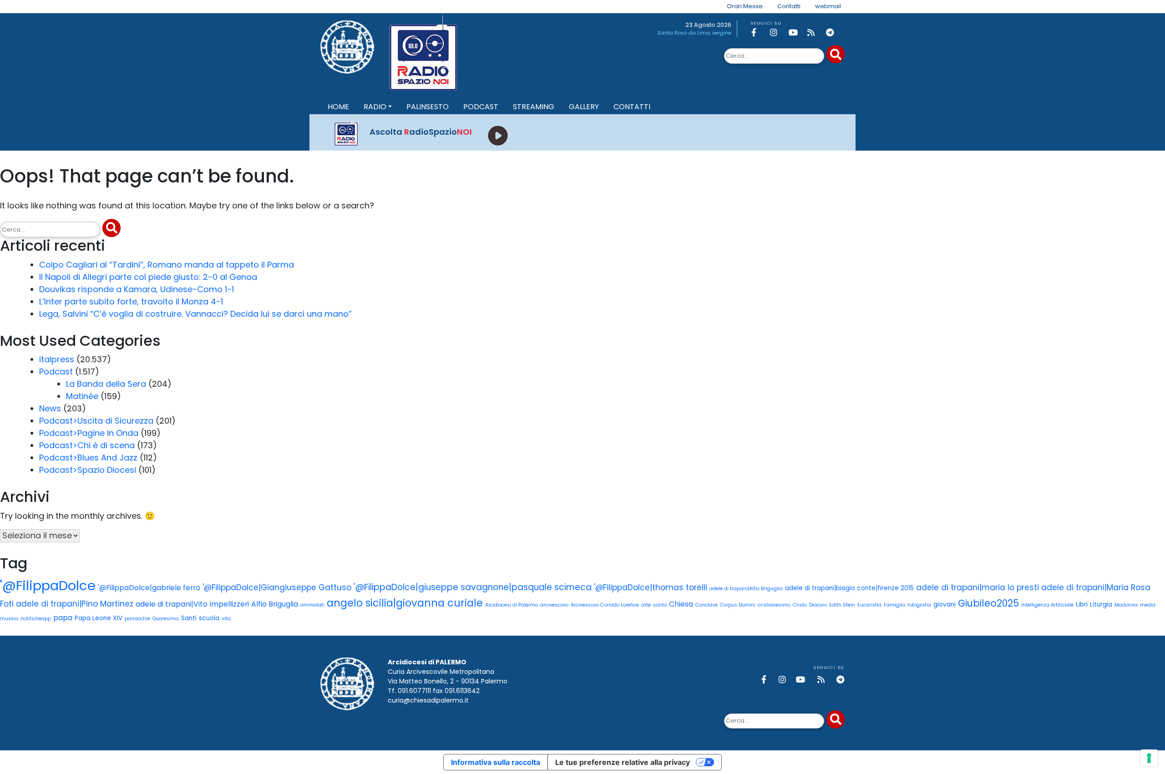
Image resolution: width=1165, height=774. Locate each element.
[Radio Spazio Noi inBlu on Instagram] (778, 32)
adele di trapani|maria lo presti (977, 587)
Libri (1082, 604)
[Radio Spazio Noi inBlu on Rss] (815, 32)
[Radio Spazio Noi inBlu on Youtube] (796, 32)
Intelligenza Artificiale (1047, 605)
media (1147, 605)
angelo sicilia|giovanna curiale (405, 603)
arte (646, 605)
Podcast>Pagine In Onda (88, 433)
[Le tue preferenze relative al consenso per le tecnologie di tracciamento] (1149, 758)
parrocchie (137, 618)
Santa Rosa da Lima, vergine (694, 32)
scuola (209, 618)
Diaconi (818, 605)
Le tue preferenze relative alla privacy (622, 762)
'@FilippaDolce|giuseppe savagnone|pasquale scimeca (473, 587)
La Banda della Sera (106, 384)
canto (660, 605)
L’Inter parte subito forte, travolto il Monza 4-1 (131, 301)
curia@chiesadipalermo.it (428, 700)
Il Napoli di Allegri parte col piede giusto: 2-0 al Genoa (148, 277)
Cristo (800, 605)
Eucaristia (869, 605)
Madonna (1126, 605)
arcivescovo (554, 605)
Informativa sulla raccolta (495, 762)
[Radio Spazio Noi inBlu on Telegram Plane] (834, 32)
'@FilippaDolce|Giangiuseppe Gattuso (277, 587)
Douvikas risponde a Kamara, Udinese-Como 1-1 (136, 289)
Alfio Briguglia (274, 604)
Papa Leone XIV (98, 618)
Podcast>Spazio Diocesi (87, 470)
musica (9, 618)
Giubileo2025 (988, 603)
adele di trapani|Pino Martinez (74, 603)
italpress (56, 359)
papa (62, 617)
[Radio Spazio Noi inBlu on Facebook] (759, 32)
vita (226, 618)
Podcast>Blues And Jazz (88, 457)
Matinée (82, 396)
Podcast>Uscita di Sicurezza (96, 420)
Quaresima (165, 618)
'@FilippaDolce (48, 585)
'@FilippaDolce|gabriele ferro (149, 587)
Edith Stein (842, 605)
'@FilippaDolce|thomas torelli (650, 587)
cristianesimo (774, 605)
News (50, 408)
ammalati (312, 605)
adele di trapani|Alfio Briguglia (746, 588)
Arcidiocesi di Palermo (511, 605)
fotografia (919, 605)
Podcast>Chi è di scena (87, 445)
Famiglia (894, 605)
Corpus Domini (737, 605)
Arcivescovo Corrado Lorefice (605, 605)
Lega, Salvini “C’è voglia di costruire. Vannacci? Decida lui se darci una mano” (195, 313)
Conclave (706, 605)
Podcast (56, 371)
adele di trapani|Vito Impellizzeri (192, 604)
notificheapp (35, 618)
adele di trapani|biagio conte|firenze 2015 (849, 588)
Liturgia (1101, 604)
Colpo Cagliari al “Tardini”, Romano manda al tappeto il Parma (166, 264)
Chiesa (681, 604)
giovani (944, 604)
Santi (189, 618)
